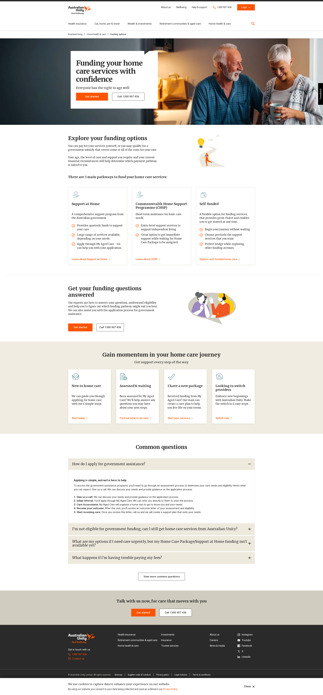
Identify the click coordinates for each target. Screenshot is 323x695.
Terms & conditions (202, 675)
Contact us (78, 658)
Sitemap (118, 675)
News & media (217, 645)
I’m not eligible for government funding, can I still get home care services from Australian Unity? (154, 529)
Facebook (247, 645)
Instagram (247, 634)
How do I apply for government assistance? (108, 464)
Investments (167, 634)
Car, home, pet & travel (107, 23)
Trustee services (170, 645)
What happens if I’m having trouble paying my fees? (117, 558)
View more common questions (161, 576)
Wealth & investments (140, 23)
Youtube (246, 640)
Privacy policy (162, 675)
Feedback (320, 94)
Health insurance (77, 23)
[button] (165, 7)
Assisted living (75, 34)
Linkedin (246, 656)
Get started (80, 327)
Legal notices (180, 675)
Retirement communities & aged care (180, 23)
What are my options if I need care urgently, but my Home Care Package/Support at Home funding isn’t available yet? (159, 543)
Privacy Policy (170, 689)
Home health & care (220, 23)
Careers (214, 640)
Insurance (166, 640)
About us (214, 634)
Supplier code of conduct (139, 675)
